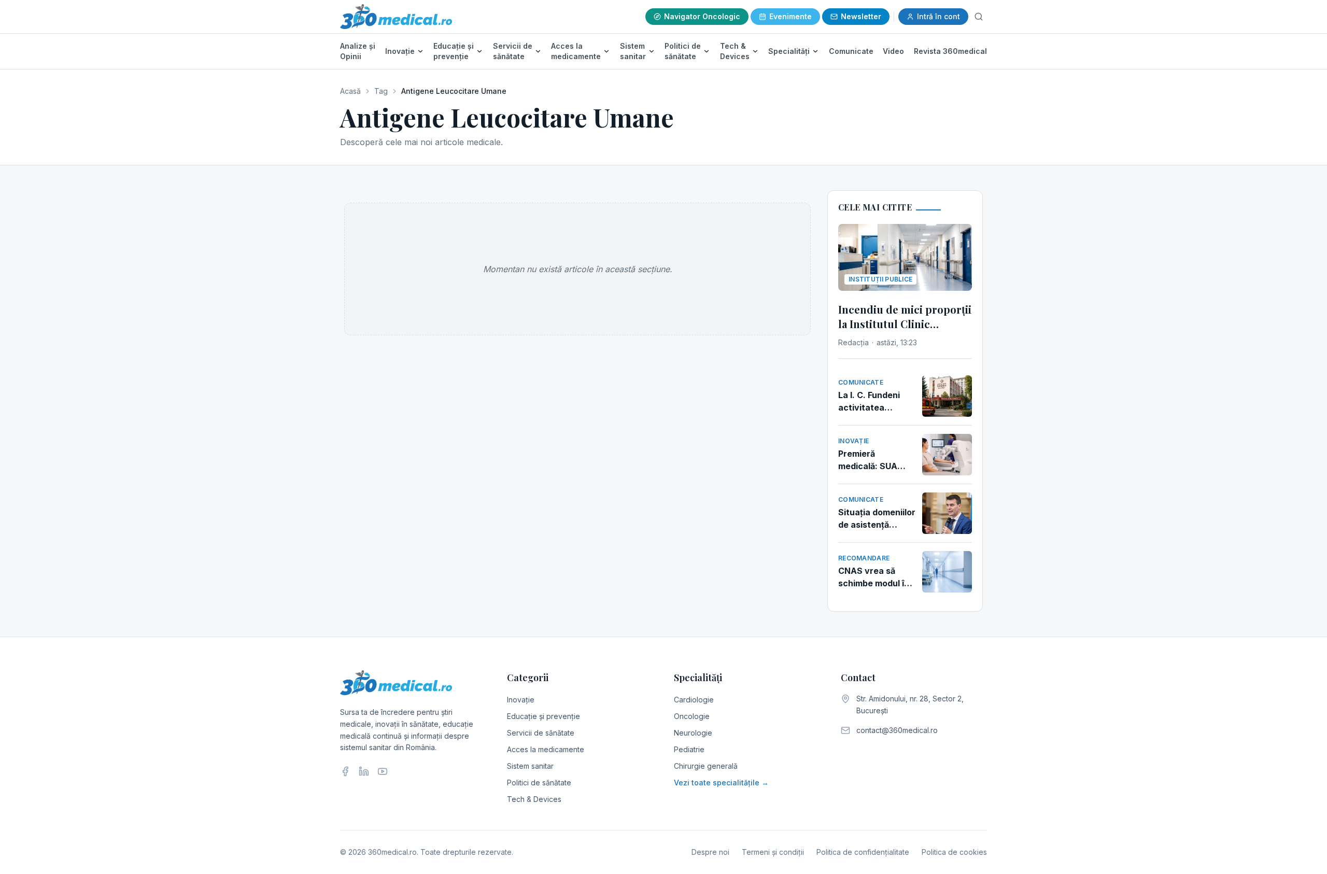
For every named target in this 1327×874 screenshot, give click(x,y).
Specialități (789, 51)
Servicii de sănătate (512, 51)
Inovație (400, 51)
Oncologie (692, 716)
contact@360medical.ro (897, 730)
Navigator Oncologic (702, 16)
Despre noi (710, 852)
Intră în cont (938, 16)
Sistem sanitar (633, 51)
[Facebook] (345, 771)
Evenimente (790, 16)
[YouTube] (382, 771)
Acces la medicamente (576, 51)
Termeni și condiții (773, 852)
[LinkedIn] (364, 771)
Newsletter (861, 16)
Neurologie (693, 732)
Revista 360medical (950, 51)
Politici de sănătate (683, 51)
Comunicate (851, 51)
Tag (381, 91)
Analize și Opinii (357, 51)
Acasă (350, 91)
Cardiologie (694, 699)
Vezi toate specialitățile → (721, 782)
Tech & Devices (735, 51)
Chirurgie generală (706, 766)
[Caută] (978, 16)
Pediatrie (689, 749)
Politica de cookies (954, 852)
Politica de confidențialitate (862, 852)
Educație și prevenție (453, 51)
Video (893, 51)
